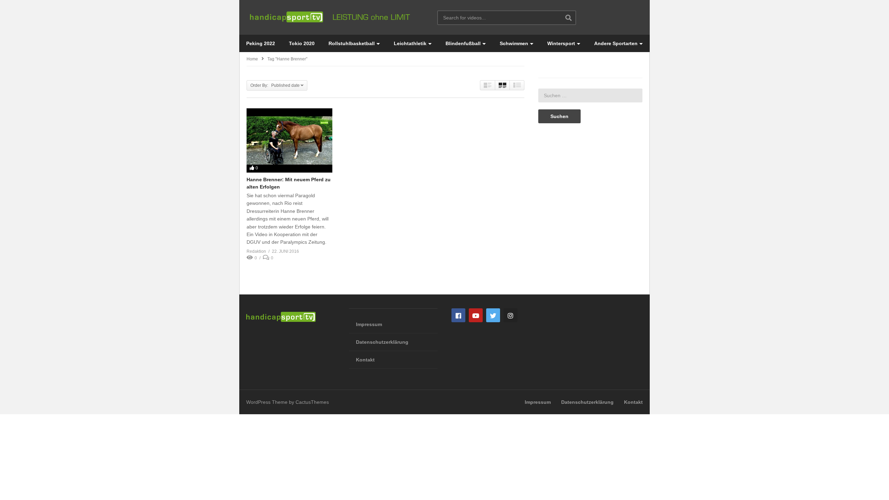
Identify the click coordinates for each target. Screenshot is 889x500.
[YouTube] (476, 315)
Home (252, 59)
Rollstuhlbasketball (352, 43)
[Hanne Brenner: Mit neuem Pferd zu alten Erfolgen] (289, 140)
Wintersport (561, 43)
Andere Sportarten (616, 43)
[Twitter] (493, 315)
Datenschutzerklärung (382, 342)
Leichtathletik (410, 43)
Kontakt (365, 359)
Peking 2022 (260, 43)
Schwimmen (514, 43)
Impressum (369, 324)
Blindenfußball (463, 43)
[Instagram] (510, 315)
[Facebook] (458, 315)
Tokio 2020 (302, 43)
